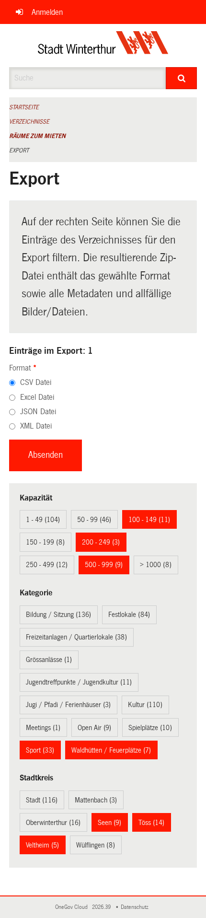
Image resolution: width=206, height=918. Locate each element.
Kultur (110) (145, 705)
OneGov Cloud (73, 907)
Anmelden (47, 12)
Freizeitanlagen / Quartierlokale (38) (76, 637)
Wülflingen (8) (95, 845)
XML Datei (36, 426)
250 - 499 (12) (47, 565)
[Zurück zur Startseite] (103, 45)
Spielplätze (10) (150, 728)
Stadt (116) (41, 800)
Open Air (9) (94, 728)
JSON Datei (38, 411)
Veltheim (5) (42, 845)
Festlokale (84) (129, 614)
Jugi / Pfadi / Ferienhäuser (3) (68, 705)
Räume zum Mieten (37, 136)
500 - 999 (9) (104, 565)
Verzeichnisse (29, 121)
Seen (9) (109, 822)
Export (19, 150)
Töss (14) (151, 822)
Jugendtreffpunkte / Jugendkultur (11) (79, 682)
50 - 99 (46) (94, 519)
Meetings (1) (43, 728)
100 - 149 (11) (149, 519)
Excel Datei (37, 397)
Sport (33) (40, 750)
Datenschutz (136, 907)
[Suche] (181, 78)
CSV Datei (35, 382)
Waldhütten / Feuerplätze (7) (111, 750)
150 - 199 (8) (45, 542)
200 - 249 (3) (101, 542)
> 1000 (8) (156, 565)
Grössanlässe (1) (49, 659)
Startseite (24, 107)
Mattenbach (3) (96, 800)
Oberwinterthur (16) (53, 822)
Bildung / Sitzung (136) (58, 614)
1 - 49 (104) (43, 519)
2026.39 (102, 907)
